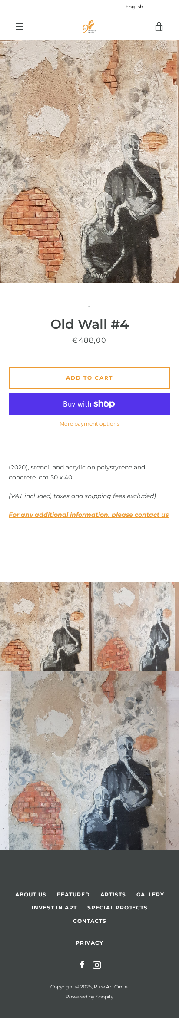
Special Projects (117, 907)
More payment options (89, 423)
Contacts (89, 921)
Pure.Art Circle (111, 987)
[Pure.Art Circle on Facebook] (82, 964)
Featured (73, 894)
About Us (30, 894)
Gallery (150, 894)
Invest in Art (54, 907)
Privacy (89, 942)
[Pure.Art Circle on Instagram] (97, 964)
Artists (113, 894)
